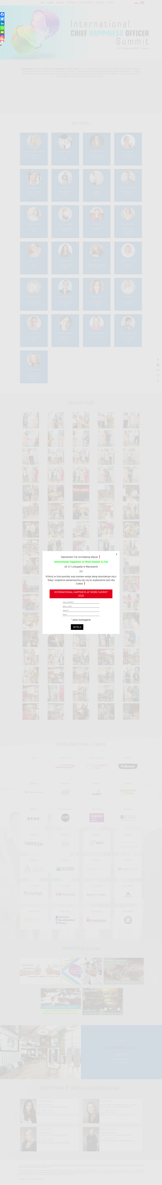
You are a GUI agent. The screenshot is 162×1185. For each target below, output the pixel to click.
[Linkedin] (2, 23)
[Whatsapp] (2, 27)
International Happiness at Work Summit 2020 (81, 593)
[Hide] (1, 45)
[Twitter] (2, 19)
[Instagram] (2, 36)
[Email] (2, 32)
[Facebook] (2, 14)
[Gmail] (2, 41)
